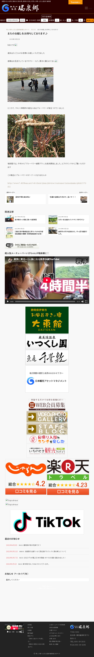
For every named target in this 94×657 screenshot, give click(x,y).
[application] (47, 280)
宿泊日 (3, 20)
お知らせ (21, 551)
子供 (76, 20)
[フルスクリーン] (86, 301)
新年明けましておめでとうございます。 (36, 564)
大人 (64, 20)
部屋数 (51, 20)
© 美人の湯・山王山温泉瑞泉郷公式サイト (47, 653)
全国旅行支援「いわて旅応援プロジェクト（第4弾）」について (45, 551)
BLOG (21, 545)
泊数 (38, 20)
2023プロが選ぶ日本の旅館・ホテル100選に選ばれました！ (45, 558)
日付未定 (32, 20)
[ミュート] (82, 301)
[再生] (8, 301)
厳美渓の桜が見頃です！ (32, 545)
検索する (90, 20)
